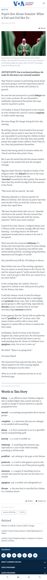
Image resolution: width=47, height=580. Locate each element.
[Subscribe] (35, 555)
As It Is (4, 10)
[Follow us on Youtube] (14, 555)
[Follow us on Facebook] (3, 555)
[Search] (39, 577)
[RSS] (24, 555)
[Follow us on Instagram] (19, 555)
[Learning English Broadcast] (29, 577)
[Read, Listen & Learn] (7, 577)
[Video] (18, 577)
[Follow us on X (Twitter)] (9, 555)
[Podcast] (30, 555)
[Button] (42, 28)
